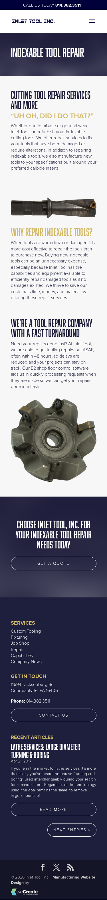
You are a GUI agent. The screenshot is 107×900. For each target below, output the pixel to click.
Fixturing (19, 637)
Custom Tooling (26, 631)
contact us (53, 715)
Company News (26, 661)
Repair (17, 649)
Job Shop (20, 643)
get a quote (53, 563)
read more (53, 809)
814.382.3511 (68, 5)
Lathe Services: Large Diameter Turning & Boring (45, 750)
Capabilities (22, 655)
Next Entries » (71, 830)
